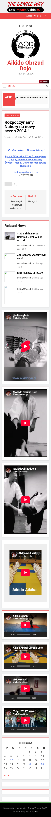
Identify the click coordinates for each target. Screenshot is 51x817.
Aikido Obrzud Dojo (25, 65)
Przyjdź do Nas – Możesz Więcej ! (26, 150)
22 (30, 764)
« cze (6, 775)
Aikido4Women (33, 16)
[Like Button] (8, 184)
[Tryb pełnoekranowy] (43, 634)
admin (10, 136)
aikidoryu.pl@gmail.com (25, 172)
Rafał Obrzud (25, 245)
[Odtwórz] (7, 634)
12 (11, 760)
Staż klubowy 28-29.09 (30, 272)
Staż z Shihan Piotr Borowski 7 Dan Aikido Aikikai (29, 237)
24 (42, 764)
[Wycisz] (39, 634)
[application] (25, 625)
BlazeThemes (32, 811)
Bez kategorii (12, 115)
